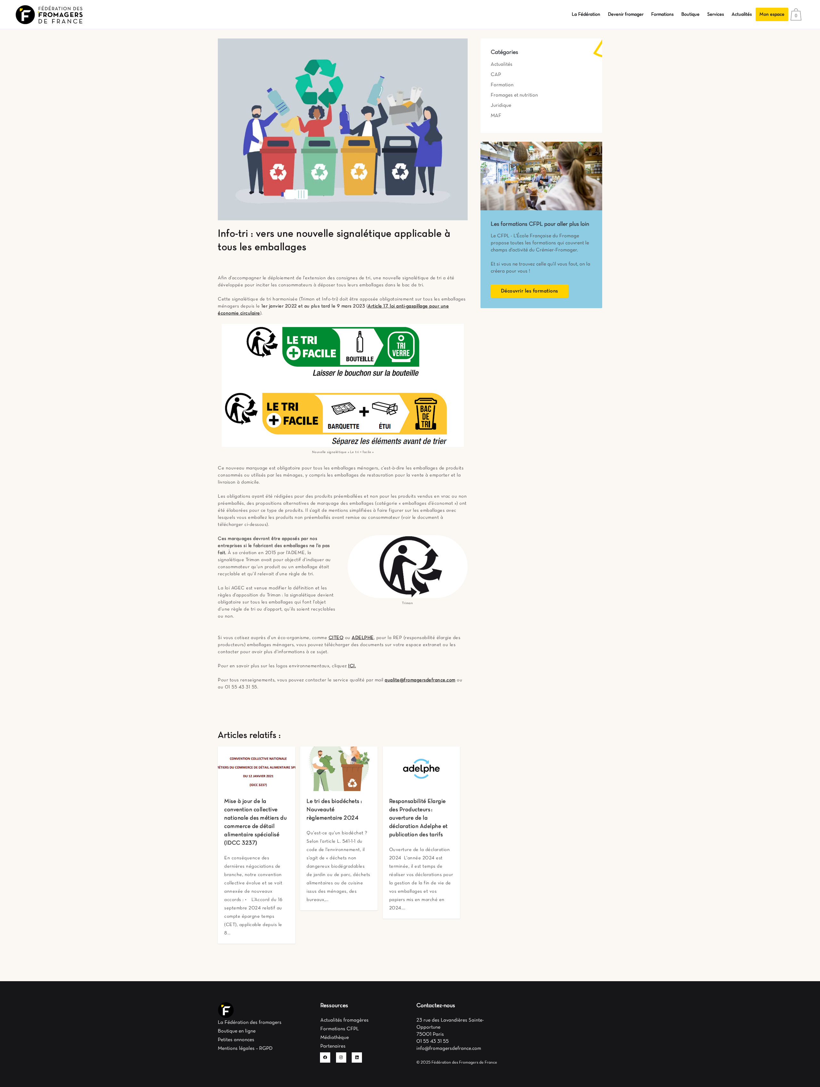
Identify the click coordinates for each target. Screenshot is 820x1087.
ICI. (352, 666)
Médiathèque (334, 1037)
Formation (502, 85)
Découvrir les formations (529, 291)
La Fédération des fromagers (250, 1022)
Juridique (501, 105)
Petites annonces (236, 1040)
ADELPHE (363, 638)
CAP (496, 74)
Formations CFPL (339, 1029)
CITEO (336, 638)
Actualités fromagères (344, 1020)
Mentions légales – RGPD (245, 1048)
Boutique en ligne (237, 1031)
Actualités (501, 64)
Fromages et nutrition (514, 95)
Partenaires (333, 1046)
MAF (496, 116)
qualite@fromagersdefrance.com (420, 680)
